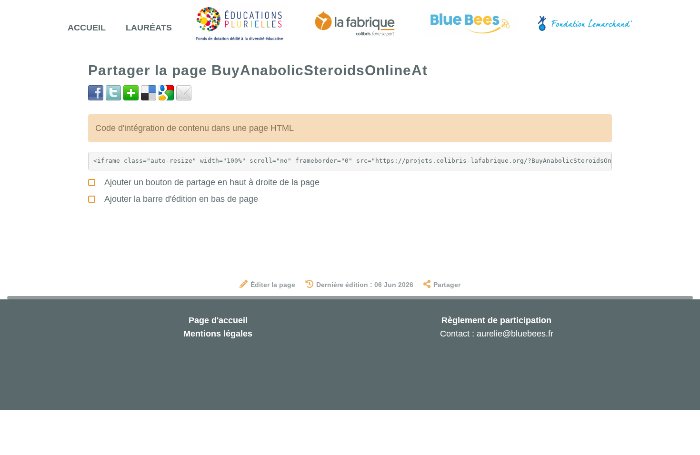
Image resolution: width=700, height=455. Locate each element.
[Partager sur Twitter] (113, 92)
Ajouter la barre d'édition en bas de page (180, 199)
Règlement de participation (496, 320)
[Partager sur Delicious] (148, 92)
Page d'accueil (218, 320)
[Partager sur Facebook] (95, 92)
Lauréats (149, 27)
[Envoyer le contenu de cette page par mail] (183, 92)
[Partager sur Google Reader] (166, 92)
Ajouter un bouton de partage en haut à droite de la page (211, 182)
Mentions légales (217, 333)
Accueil (87, 27)
